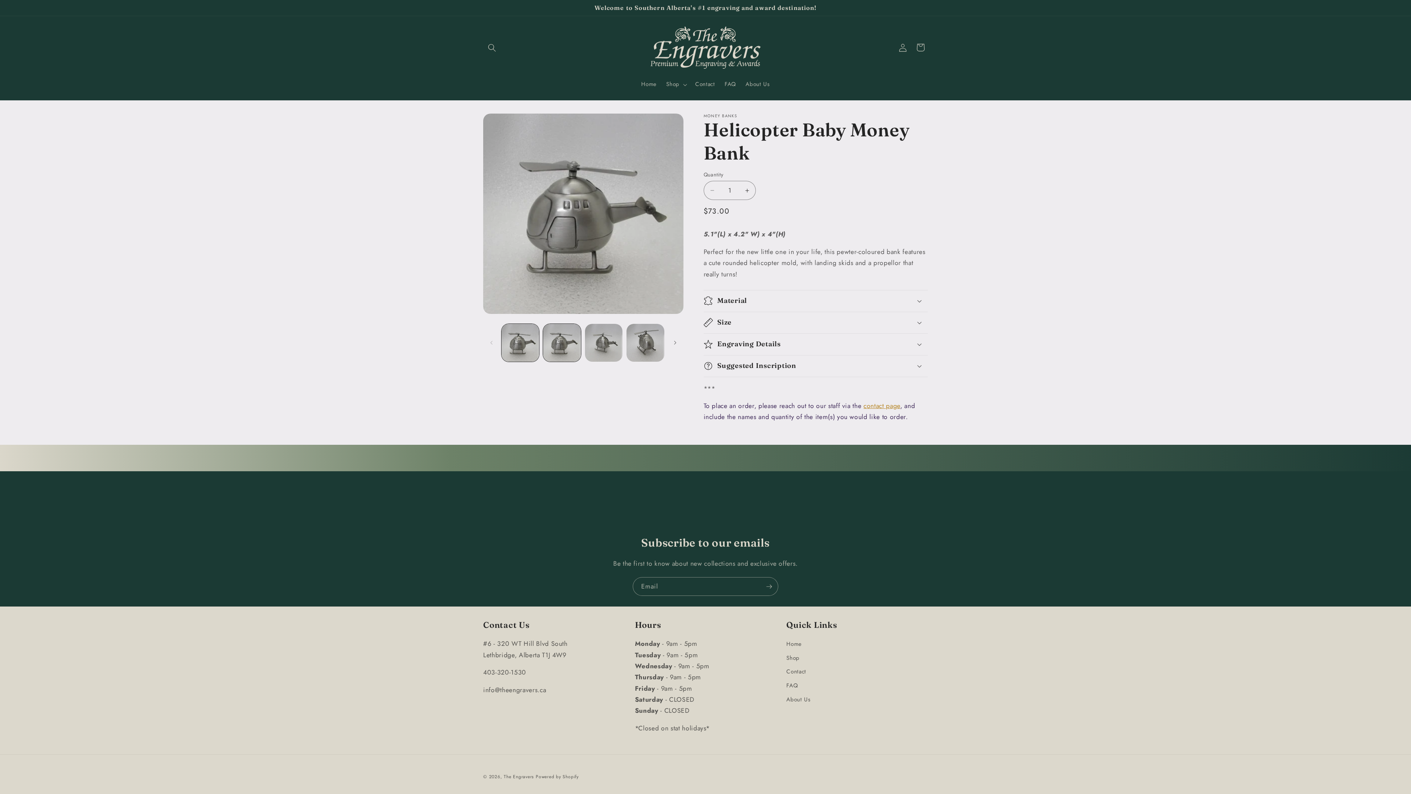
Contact (796, 672)
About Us (798, 699)
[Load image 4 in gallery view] (645, 343)
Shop (793, 658)
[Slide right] (675, 343)
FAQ (792, 686)
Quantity (714, 174)
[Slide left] (491, 343)
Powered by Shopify (557, 776)
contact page (882, 406)
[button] (492, 47)
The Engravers (519, 776)
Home (794, 644)
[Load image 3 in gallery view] (604, 343)
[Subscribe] (769, 586)
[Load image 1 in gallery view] (520, 343)
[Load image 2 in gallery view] (562, 343)
